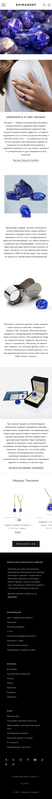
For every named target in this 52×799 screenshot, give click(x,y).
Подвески (11, 692)
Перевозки (12, 622)
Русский (24, 783)
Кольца (10, 678)
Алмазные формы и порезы (20, 738)
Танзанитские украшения (18, 674)
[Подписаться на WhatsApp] (13, 764)
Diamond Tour (13, 716)
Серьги (10, 683)
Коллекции (12, 669)
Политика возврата (15, 627)
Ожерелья (11, 697)
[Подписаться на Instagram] (20, 759)
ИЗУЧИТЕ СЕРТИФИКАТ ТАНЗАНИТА (26, 468)
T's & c (10, 631)
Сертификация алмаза (17, 733)
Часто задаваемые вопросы (20, 617)
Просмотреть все (26, 544)
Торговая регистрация (17, 645)
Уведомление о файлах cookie (21, 650)
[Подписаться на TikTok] (42, 759)
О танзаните (12, 742)
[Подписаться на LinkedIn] (6, 764)
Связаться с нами (15, 640)
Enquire (18, 532)
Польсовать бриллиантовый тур (21, 721)
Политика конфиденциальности (21, 636)
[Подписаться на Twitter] (13, 759)
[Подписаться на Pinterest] (27, 759)
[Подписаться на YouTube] (35, 759)
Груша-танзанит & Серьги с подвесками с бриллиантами (17, 525)
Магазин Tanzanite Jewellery (26, 160)
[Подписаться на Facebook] (6, 759)
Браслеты (11, 687)
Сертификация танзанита (19, 747)
